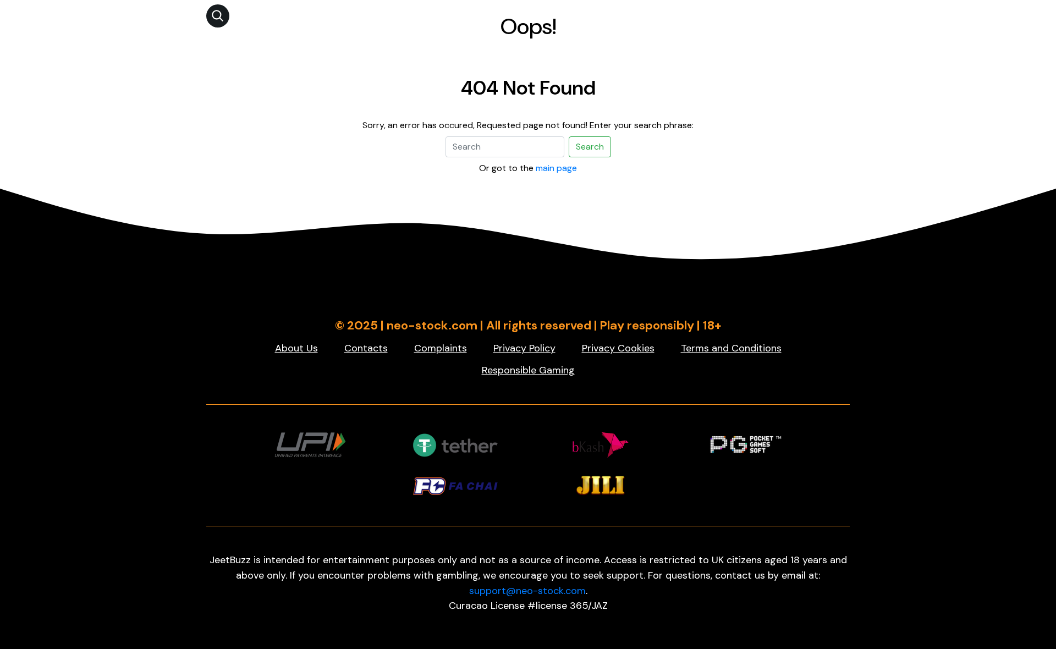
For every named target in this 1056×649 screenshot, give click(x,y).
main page (556, 168)
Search (590, 146)
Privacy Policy (524, 348)
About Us (296, 348)
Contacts (366, 348)
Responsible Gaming (528, 370)
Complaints (440, 348)
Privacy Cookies (618, 348)
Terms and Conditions (731, 348)
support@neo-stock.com (527, 590)
